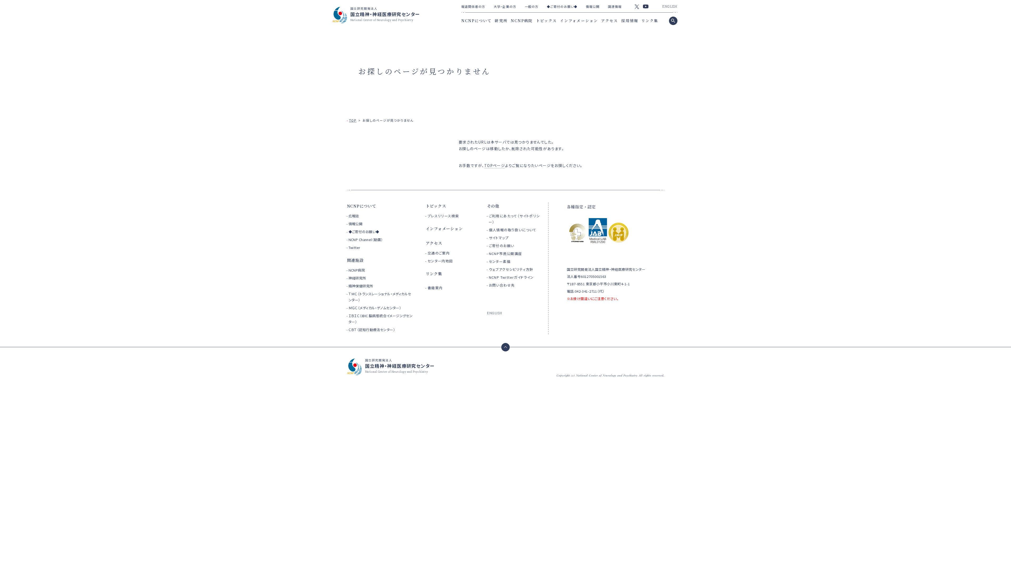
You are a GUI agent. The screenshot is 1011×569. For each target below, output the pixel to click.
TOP (352, 120)
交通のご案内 (439, 253)
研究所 (501, 20)
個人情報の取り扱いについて (513, 229)
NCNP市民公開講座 (505, 253)
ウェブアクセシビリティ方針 (511, 269)
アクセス (609, 20)
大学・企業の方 (505, 6)
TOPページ (494, 165)
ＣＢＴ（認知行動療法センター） (372, 329)
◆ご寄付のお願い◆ (562, 6)
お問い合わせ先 (502, 285)
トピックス (546, 20)
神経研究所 (357, 278)
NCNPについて (476, 20)
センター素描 (500, 261)
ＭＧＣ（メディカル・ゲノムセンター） (375, 307)
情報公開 (592, 6)
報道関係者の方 (473, 6)
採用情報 (629, 20)
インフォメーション (579, 20)
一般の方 (531, 6)
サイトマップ (499, 237)
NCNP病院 (522, 20)
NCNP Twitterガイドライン (511, 277)
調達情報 (615, 6)
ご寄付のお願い (501, 245)
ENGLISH (669, 6)
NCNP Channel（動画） (366, 239)
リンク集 (649, 20)
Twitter (354, 247)
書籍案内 (435, 287)
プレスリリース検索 (443, 215)
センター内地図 (440, 260)
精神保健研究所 (361, 285)
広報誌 (354, 215)
